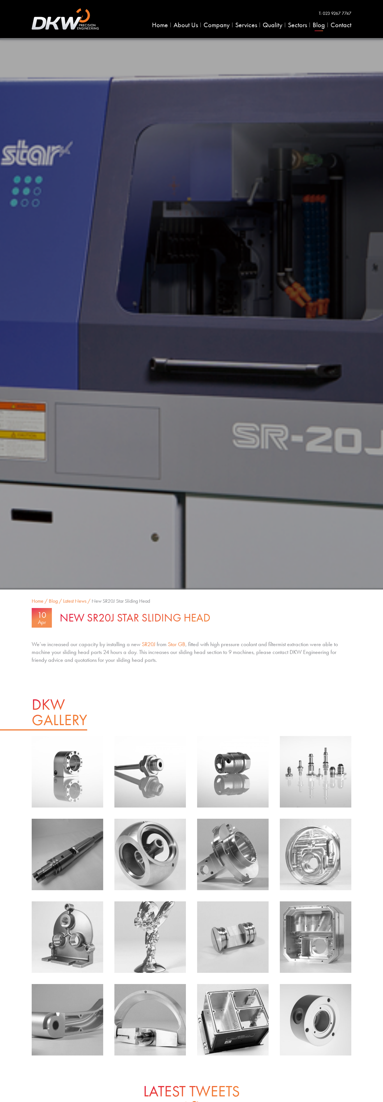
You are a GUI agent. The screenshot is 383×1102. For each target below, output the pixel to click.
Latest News (74, 601)
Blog (319, 24)
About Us (186, 24)
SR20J (148, 644)
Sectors (297, 24)
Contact (341, 24)
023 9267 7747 (337, 13)
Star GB (176, 644)
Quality (272, 24)
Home (160, 24)
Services (246, 24)
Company (217, 24)
